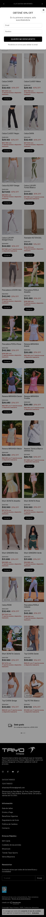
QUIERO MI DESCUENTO (23, 39)
